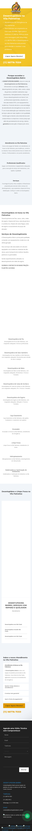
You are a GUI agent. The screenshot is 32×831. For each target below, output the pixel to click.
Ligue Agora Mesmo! (14, 56)
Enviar (24, 770)
